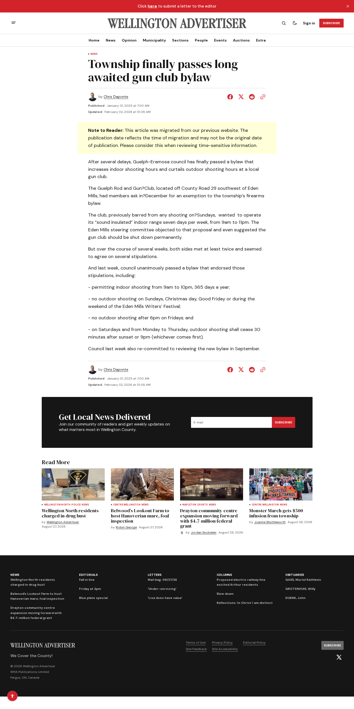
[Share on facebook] (231, 96)
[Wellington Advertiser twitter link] (339, 657)
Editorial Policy (254, 642)
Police (76, 505)
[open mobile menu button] (13, 23)
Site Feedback (196, 649)
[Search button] (284, 23)
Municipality (154, 40)
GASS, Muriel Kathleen (303, 580)
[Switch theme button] (295, 23)
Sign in (309, 23)
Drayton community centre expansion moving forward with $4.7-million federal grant (36, 613)
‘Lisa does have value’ (165, 598)
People (201, 40)
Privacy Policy (222, 642)
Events (220, 40)
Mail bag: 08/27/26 (162, 580)
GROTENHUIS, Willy (300, 589)
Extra (261, 40)
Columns (224, 575)
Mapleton (189, 505)
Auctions (241, 40)
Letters (154, 575)
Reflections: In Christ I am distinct (245, 603)
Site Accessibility (225, 649)
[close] (348, 6)
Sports (202, 505)
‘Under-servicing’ (162, 589)
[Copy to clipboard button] (261, 96)
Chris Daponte (116, 96)
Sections (180, 40)
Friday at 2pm (90, 589)
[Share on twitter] (241, 96)
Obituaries (294, 575)
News (111, 40)
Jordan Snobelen (203, 532)
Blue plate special (93, 598)
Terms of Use (196, 642)
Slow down (225, 594)
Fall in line (87, 580)
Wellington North (57, 505)
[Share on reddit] (251, 96)
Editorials (88, 575)
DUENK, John (295, 598)
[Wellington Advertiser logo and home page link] (177, 23)
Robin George (126, 527)
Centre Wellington (126, 505)
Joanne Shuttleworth (270, 522)
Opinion (129, 40)
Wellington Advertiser (63, 522)
